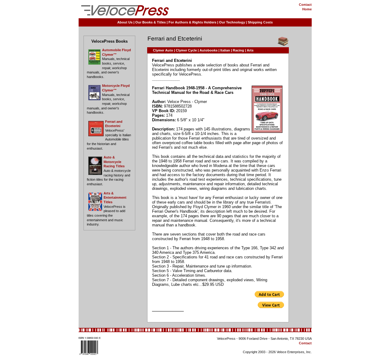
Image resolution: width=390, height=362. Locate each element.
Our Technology (232, 22)
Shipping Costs (260, 22)
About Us (125, 22)
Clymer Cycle (186, 50)
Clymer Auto (163, 50)
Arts (250, 50)
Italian (225, 50)
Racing (238, 50)
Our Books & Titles (150, 22)
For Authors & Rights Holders (192, 22)
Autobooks (209, 50)
